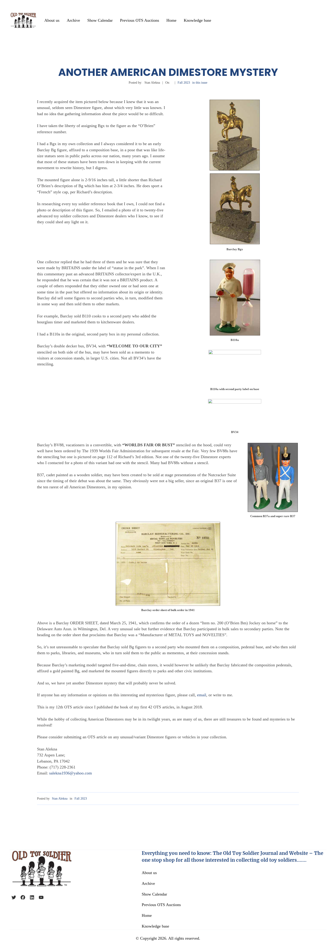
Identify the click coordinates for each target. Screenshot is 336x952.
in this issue (199, 82)
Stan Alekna (59, 798)
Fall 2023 (184, 82)
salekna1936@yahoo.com (70, 773)
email (201, 695)
